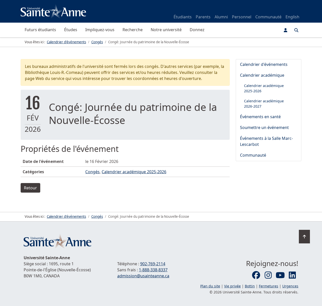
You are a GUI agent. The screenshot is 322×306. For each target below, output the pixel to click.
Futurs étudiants (40, 29)
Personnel (241, 17)
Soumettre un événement (264, 127)
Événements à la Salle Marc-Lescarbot (266, 141)
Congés (92, 171)
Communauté (268, 17)
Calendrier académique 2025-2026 (134, 171)
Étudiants (183, 17)
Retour (30, 188)
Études (70, 29)
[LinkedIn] (292, 275)
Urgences (290, 286)
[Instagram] (268, 275)
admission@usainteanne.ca (143, 276)
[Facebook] (256, 275)
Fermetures (268, 286)
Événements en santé (260, 116)
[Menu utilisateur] (285, 30)
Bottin (250, 286)
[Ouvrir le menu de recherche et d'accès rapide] (296, 30)
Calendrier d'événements (264, 64)
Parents (203, 17)
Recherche (133, 29)
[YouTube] (280, 275)
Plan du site (210, 286)
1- (153, 270)
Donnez (197, 29)
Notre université (166, 29)
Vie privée (232, 286)
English (292, 17)
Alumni (221, 17)
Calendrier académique (262, 75)
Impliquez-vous (99, 29)
